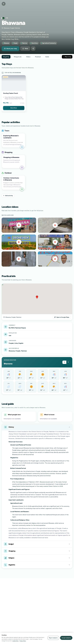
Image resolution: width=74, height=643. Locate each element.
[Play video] (19, 225)
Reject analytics (53, 638)
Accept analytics (66, 638)
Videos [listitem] (28, 56)
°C (64, 362)
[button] (14, 93)
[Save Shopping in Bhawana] (22, 168)
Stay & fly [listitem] (6, 56)
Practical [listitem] (38, 56)
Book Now (14, 108)
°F (68, 362)
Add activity (9, 195)
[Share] (33, 49)
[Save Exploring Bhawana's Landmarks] (22, 147)
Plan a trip (68, 56)
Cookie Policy (15, 640)
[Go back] (4, 4)
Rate (26, 48)
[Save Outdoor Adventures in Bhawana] (22, 189)
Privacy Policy (22, 640)
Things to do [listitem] (17, 56)
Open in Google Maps (62, 317)
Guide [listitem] (47, 56)
